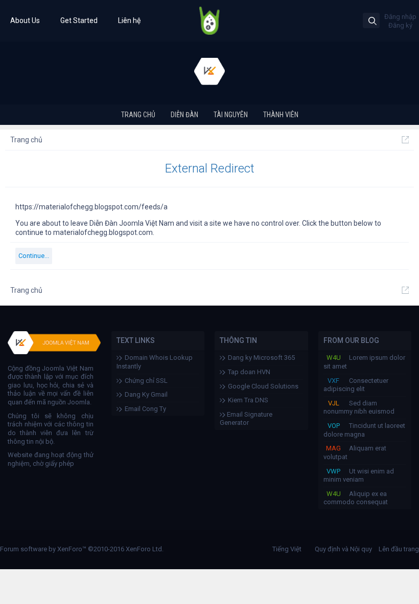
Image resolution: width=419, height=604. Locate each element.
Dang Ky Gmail (146, 394)
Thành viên (280, 115)
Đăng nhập (400, 16)
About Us (25, 20)
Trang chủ (138, 115)
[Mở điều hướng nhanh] (405, 139)
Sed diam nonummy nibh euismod (358, 407)
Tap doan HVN (249, 372)
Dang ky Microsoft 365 (261, 357)
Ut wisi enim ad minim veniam (358, 475)
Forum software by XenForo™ (82, 549)
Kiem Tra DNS (248, 400)
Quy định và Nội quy (343, 549)
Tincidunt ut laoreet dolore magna (364, 430)
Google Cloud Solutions (263, 386)
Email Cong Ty (145, 409)
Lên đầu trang (399, 549)
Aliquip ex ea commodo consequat (355, 498)
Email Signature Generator (246, 419)
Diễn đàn (184, 115)
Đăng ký (400, 25)
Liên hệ (129, 20)
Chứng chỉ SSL (146, 380)
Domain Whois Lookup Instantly (155, 362)
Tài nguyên (231, 115)
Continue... (33, 256)
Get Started (79, 20)
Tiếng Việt (286, 549)
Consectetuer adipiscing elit (355, 385)
